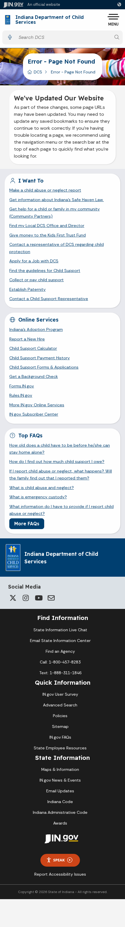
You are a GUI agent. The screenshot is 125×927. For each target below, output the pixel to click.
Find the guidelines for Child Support (44, 270)
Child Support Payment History (39, 357)
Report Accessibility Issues (60, 874)
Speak (59, 860)
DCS (38, 72)
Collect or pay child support (36, 279)
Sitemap (60, 726)
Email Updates (60, 790)
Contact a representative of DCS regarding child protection (56, 248)
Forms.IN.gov (21, 386)
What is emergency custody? (38, 496)
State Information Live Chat (60, 629)
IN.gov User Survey (60, 694)
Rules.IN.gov (20, 395)
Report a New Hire (27, 339)
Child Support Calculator (33, 348)
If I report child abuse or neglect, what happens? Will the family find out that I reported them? (60, 474)
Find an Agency (60, 651)
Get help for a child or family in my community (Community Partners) (54, 212)
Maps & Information (60, 769)
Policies (60, 715)
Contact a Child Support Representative (48, 298)
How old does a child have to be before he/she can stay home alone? (59, 449)
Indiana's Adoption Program (36, 329)
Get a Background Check (33, 376)
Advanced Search (60, 705)
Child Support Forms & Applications (43, 367)
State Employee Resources (60, 748)
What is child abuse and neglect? (41, 487)
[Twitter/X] (12, 598)
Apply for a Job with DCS (33, 261)
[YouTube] (38, 598)
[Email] (51, 598)
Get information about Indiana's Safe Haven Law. (56, 199)
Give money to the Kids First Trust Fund (47, 235)
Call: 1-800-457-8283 (60, 662)
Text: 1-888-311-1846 (60, 672)
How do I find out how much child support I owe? (56, 461)
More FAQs (26, 523)
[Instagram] (25, 598)
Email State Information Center (60, 640)
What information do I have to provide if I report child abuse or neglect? (61, 510)
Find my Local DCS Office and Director (46, 225)
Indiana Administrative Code (60, 812)
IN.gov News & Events (60, 780)
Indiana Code (60, 801)
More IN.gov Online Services (36, 404)
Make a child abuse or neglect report (45, 190)
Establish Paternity (27, 289)
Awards (60, 823)
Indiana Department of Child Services (49, 20)
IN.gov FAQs (60, 737)
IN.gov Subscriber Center (33, 414)
